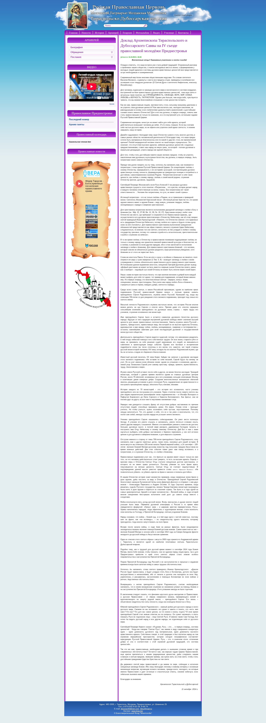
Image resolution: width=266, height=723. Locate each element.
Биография (77, 47)
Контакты (183, 32)
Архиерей (113, 32)
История (99, 32)
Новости (86, 32)
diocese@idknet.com (130, 709)
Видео (156, 32)
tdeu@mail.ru (146, 709)
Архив (111, 104)
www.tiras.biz (137, 711)
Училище (169, 32)
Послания (76, 57)
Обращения (77, 52)
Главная (73, 32)
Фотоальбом (142, 32)
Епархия (127, 32)
